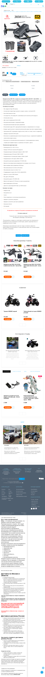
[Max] (2, 6)
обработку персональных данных (15, 482)
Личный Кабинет (34, 489)
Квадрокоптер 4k (35, 81)
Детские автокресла (20, 489)
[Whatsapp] (5, 6)
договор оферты (16, 481)
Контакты (3, 489)
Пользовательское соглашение (5, 499)
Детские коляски (19, 491)
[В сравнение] (13, 277)
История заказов (34, 491)
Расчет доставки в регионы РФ (35, 74)
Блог (22, 422)
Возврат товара (10, 496)
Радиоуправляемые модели (21, 496)
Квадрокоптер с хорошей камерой (12, 81)
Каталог (12, 4)
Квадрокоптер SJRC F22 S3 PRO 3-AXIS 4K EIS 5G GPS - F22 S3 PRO (12, 265)
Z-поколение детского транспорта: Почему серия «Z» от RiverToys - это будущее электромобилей (11, 448)
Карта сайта (10, 498)
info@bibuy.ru (33, 504)
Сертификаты (4, 496)
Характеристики (13, 94)
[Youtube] (43, 478)
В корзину (7, 277)
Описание (5, 94)
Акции (9, 500)
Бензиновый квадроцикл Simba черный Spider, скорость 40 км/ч (32, 351)
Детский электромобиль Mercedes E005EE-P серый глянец (12, 351)
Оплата (3, 494)
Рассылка (32, 494)
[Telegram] (4, 6)
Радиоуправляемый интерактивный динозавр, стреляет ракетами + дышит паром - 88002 (31, 397)
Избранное (33, 492)
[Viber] (36, 508)
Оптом (3, 491)
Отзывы (9, 491)
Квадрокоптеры (19, 494)
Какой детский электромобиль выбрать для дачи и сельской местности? (31, 448)
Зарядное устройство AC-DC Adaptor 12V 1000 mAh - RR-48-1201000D (12, 397)
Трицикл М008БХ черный (10, 311)
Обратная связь (10, 493)
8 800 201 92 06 (34, 501)
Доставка (3, 492)
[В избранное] (12, 277)
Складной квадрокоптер (25, 81)
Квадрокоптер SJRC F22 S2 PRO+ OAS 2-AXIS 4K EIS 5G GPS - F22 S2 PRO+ (32, 266)
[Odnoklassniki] (41, 478)
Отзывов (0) (22, 94)
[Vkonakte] (39, 478)
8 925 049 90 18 (34, 503)
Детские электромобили (21, 492)
